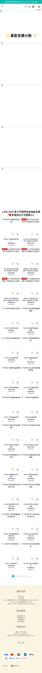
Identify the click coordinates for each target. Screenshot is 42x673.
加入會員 (21, 598)
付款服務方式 (21, 618)
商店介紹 (21, 596)
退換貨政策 (21, 619)
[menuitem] (13, 576)
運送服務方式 (21, 616)
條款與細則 (21, 621)
